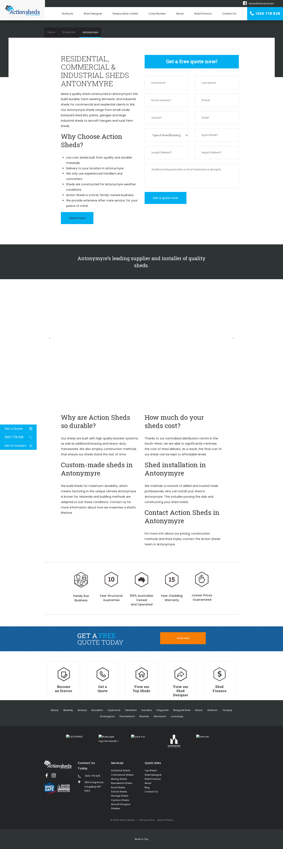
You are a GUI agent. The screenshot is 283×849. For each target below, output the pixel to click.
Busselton (97, 710)
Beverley (68, 710)
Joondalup (177, 716)
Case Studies (157, 13)
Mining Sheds (119, 779)
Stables (115, 808)
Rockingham (107, 716)
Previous (49, 338)
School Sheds (119, 791)
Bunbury (82, 710)
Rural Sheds (118, 787)
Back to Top (141, 839)
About (180, 13)
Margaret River (181, 710)
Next (233, 338)
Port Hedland (127, 716)
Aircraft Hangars (121, 804)
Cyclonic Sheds (120, 800)
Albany (55, 710)
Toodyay (227, 710)
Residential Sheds (121, 783)
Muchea (144, 716)
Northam (212, 710)
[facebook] (46, 775)
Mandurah (160, 716)
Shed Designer (93, 13)
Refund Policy (165, 820)
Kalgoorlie (162, 710)
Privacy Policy (147, 820)
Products (67, 13)
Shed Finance (203, 13)
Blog (147, 787)
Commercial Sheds (122, 774)
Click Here (183, 638)
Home (51, 32)
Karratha (147, 710)
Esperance (114, 710)
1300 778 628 (267, 13)
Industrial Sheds (120, 770)
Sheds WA (68, 32)
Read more (77, 218)
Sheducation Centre (125, 13)
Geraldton (131, 710)
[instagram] (53, 775)
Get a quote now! (165, 198)
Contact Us (229, 13)
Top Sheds (151, 770)
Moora (199, 710)
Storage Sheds (119, 795)
